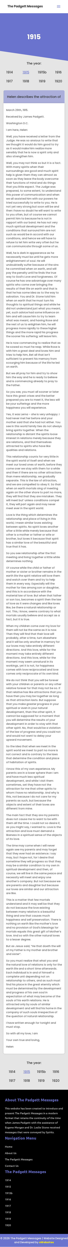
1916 (58, 72)
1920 (58, 81)
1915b (42, 72)
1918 (26, 81)
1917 (9, 81)
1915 (34, 37)
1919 (42, 81)
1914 (9, 72)
